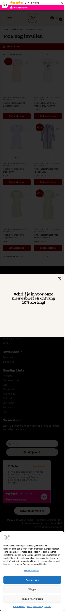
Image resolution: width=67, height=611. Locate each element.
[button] (59, 279)
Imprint (47, 606)
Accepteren (32, 579)
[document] (32, 305)
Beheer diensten (31, 570)
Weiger (32, 589)
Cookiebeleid (19, 606)
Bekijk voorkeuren (32, 598)
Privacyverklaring (35, 606)
